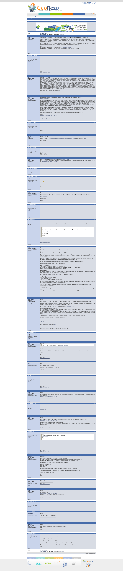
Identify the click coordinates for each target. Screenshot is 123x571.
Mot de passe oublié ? (92, 3)
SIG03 (29, 192)
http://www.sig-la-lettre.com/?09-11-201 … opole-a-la (48, 115)
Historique (64, 565)
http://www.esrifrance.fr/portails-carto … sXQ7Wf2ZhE (48, 493)
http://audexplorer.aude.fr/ (65, 159)
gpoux (29, 534)
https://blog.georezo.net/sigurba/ (45, 51)
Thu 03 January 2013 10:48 (32, 246)
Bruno (29, 97)
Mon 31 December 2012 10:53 (32, 191)
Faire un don (88, 563)
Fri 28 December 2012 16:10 (32, 168)
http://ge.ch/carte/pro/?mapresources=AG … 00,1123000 (49, 396)
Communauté (32, 13)
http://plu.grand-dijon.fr (43, 196)
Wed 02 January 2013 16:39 (32, 219)
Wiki (39, 16)
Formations (47, 562)
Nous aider (65, 562)
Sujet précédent (43, 34)
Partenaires (65, 564)
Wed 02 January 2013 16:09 (32, 204)
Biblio (37, 561)
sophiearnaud (30, 513)
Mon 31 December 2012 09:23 (32, 176)
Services (73, 563)
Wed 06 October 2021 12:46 (32, 533)
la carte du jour (46, 37)
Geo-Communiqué (57, 561)
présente (71, 31)
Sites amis (50, 16)
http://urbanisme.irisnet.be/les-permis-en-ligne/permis (48, 420)
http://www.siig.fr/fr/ (45, 436)
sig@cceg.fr (42, 321)
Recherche (38, 18)
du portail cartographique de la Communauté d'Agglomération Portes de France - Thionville (62, 138)
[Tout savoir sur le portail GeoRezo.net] (95, 14)
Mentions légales (88, 564)
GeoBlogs (73, 564)
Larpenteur (30, 405)
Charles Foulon (30, 205)
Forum (29, 18)
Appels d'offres (56, 562)
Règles (32, 18)
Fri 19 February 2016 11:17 (32, 501)
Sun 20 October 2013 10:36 (32, 431)
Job (72, 561)
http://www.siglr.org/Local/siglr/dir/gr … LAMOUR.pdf (50, 161)
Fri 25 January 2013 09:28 (32, 332)
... (72, 565)
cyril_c (29, 77)
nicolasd (29, 123)
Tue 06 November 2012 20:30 (32, 55)
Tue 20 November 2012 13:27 (32, 122)
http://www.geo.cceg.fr (70, 306)
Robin (29, 333)
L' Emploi (56, 13)
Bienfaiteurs (65, 563)
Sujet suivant (62, 34)
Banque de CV (47, 561)
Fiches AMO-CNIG (39, 562)
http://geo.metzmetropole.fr (44, 98)
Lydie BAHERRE (31, 299)
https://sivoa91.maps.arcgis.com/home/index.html (48, 517)
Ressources (44, 13)
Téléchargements (39, 564)
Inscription (42, 18)
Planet (44, 16)
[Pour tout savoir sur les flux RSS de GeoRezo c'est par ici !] (93, 14)
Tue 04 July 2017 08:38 (31, 511)
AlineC (29, 37)
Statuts (64, 566)
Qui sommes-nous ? (66, 561)
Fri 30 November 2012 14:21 (32, 147)
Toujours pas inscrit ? (86, 3)
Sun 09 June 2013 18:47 (31, 361)
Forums (29, 16)
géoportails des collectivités (67, 47)
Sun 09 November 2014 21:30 (32, 479)
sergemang (30, 149)
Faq (34, 18)
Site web (29, 61)
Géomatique (45, 33)
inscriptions (54, 31)
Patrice (29, 363)
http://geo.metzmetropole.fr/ (63, 333)
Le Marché (67, 13)
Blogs (35, 16)
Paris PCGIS (38, 563)
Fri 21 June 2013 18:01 (31, 375)
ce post (85, 138)
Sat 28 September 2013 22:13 (32, 403)
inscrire (55, 324)
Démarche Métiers (48, 563)
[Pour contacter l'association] (92, 14)
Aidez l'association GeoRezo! (45, 118)
